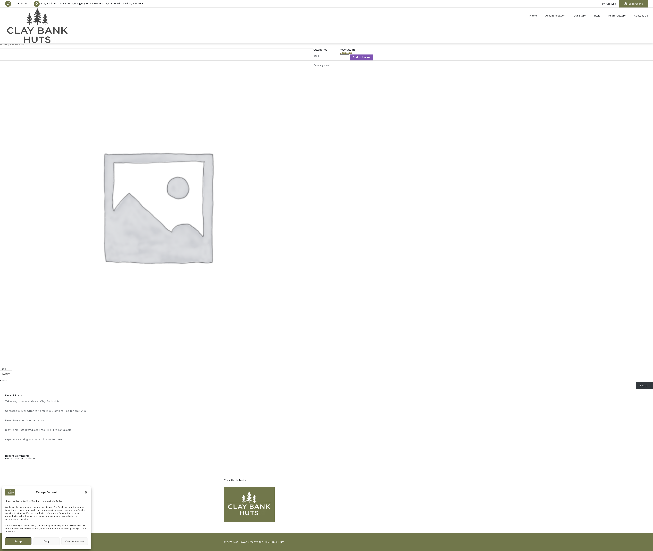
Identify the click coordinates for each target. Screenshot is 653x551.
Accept (18, 541)
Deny (46, 541)
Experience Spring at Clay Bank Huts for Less (34, 439)
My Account (609, 3)
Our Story (580, 15)
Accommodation (555, 15)
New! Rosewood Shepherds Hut (25, 420)
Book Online (636, 3)
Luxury (6, 373)
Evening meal (321, 65)
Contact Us (641, 15)
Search (4, 380)
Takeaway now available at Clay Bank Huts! (32, 401)
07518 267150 (21, 3)
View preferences (74, 541)
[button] (86, 492)
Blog (597, 15)
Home (533, 15)
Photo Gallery (617, 15)
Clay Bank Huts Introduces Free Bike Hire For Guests (38, 429)
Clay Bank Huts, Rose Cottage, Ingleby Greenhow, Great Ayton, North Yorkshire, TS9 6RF (92, 3)
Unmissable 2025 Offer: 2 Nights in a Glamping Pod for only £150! (46, 410)
